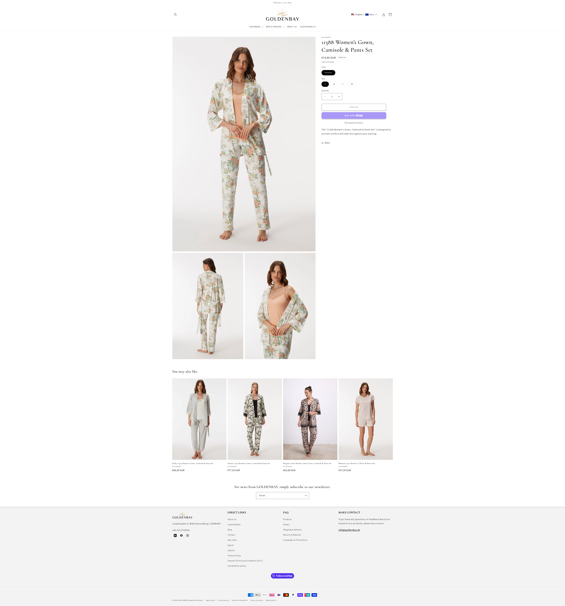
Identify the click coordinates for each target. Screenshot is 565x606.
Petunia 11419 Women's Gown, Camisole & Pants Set (249, 463)
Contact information (240, 600)
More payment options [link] (354, 122)
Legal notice (210, 600)
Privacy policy (223, 600)
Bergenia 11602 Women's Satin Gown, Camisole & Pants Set (307, 463)
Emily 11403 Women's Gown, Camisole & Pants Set (192, 463)
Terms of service (257, 600)
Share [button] (327, 142)
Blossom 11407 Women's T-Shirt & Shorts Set (357, 463)
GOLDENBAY (182, 600)
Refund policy (271, 600)
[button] (175, 14)
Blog (230, 529)
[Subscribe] (305, 495)
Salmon (330, 73)
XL (353, 85)
